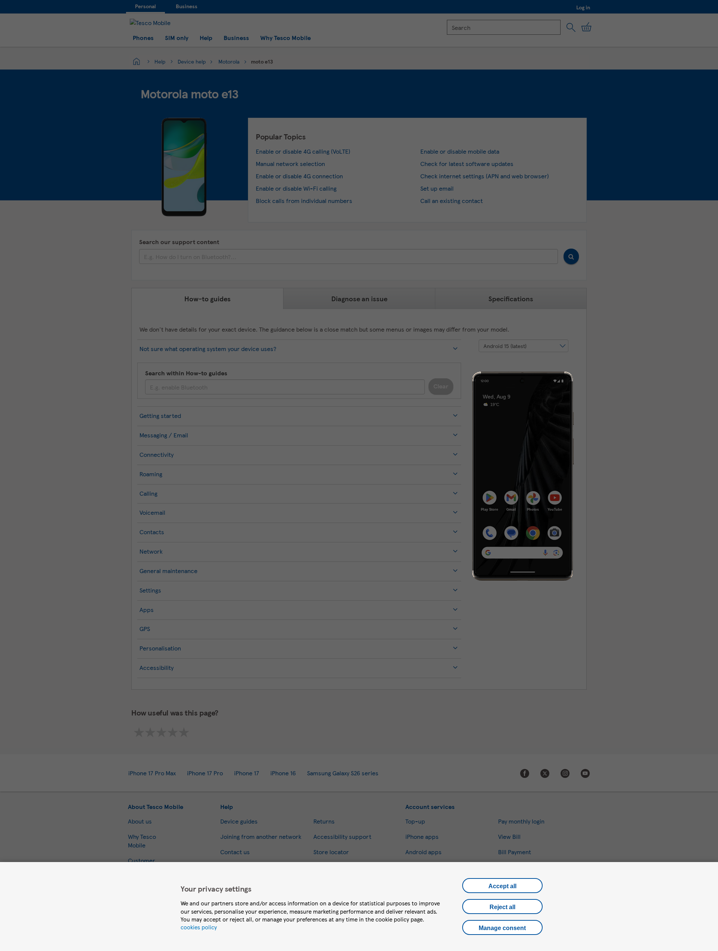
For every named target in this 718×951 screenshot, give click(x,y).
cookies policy (199, 927)
